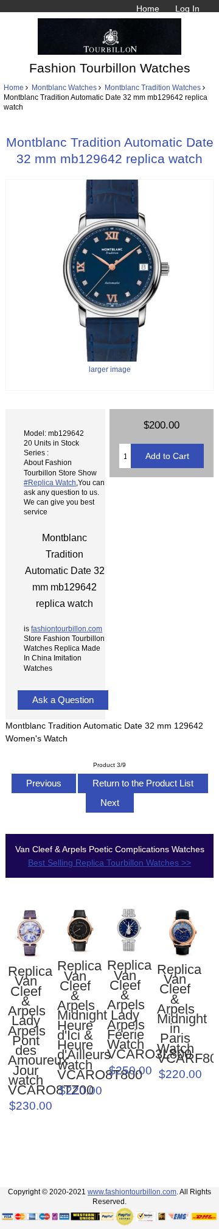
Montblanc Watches (64, 87)
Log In (187, 8)
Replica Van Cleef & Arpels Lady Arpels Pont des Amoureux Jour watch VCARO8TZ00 (26, 1031)
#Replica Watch (50, 482)
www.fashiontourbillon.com (132, 1192)
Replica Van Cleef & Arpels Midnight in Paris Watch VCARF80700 (175, 1014)
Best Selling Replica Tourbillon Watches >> (109, 862)
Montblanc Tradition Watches (153, 87)
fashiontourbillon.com (66, 628)
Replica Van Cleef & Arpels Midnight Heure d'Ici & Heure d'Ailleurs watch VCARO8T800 (75, 1020)
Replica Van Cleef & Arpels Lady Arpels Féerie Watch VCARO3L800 (125, 1010)
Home (147, 8)
